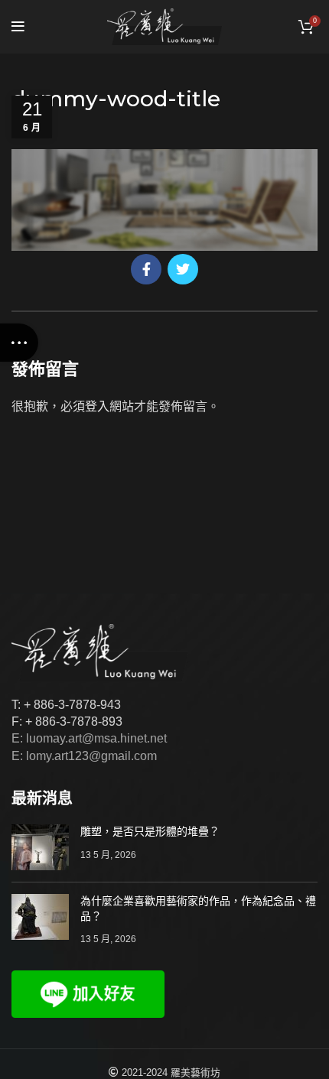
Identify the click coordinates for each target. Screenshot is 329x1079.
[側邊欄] (19, 342)
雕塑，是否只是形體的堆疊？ (150, 831)
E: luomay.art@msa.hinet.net (89, 738)
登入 (97, 406)
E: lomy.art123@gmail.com (84, 755)
